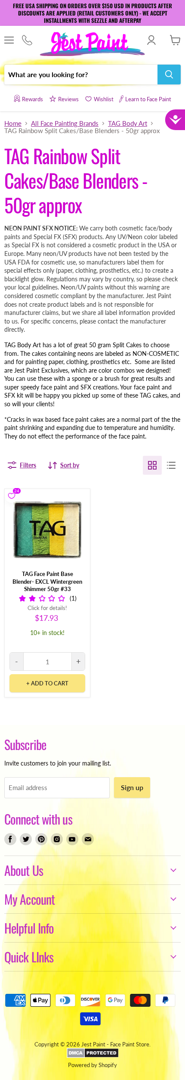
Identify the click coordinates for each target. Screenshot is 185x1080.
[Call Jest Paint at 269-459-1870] (27, 40)
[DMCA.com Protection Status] (93, 1055)
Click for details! (47, 608)
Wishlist (104, 99)
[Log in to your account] (151, 40)
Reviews (68, 99)
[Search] (169, 74)
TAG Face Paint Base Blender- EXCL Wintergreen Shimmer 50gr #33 (47, 581)
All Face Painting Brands (65, 123)
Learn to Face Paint (148, 99)
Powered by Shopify (92, 1064)
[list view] (171, 465)
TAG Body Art (127, 123)
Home (13, 123)
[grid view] (152, 465)
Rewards (32, 99)
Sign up (132, 787)
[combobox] (80, 74)
